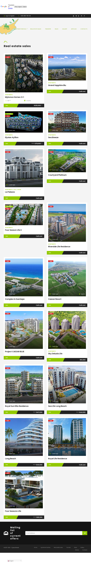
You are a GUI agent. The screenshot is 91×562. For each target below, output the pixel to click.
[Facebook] (84, 15)
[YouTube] (73, 15)
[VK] (76, 15)
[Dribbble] (78, 15)
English (11, 561)
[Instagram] (81, 15)
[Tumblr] (70, 15)
